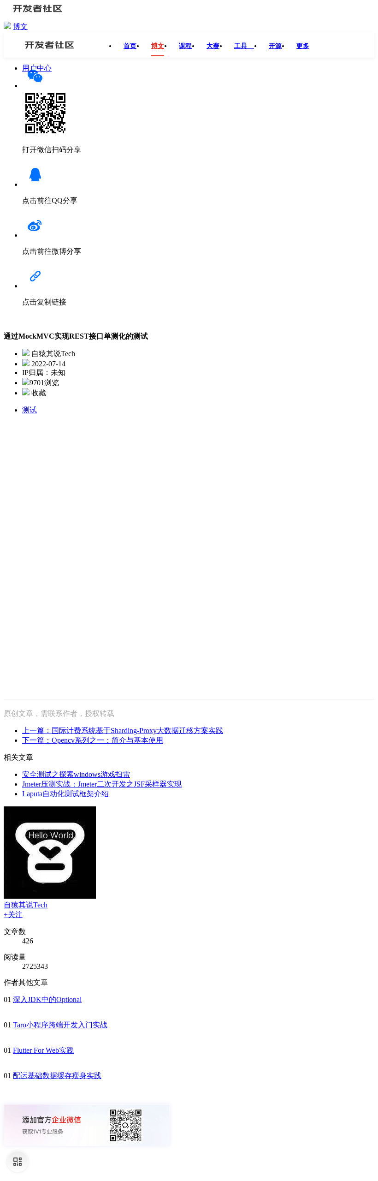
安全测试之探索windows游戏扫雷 (76, 774)
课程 (185, 45)
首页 (130, 45)
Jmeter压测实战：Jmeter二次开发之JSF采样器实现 (102, 784)
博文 (20, 26)
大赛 (213, 45)
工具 (244, 45)
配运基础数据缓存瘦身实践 (57, 1076)
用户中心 (37, 68)
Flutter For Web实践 (43, 1050)
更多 (302, 45)
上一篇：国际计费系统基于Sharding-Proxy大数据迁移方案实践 (122, 730)
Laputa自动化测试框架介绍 (65, 794)
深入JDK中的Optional (47, 999)
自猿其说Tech (25, 905)
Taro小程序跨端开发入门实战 (60, 1025)
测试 (29, 410)
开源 (275, 45)
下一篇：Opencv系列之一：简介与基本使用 (92, 740)
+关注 (13, 915)
